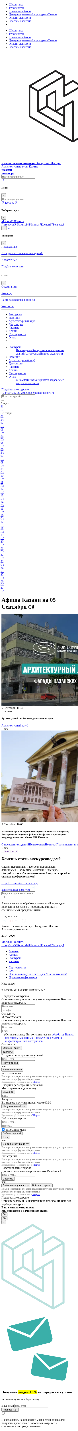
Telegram (36, 1082)
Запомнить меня (16, 1129)
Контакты (7, 306)
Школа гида (16, 4)
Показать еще (9, 851)
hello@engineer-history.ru (39, 392)
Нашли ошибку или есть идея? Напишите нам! (38, 974)
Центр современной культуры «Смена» (33, 14)
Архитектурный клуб (22, 321)
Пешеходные (9, 246)
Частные (14, 327)
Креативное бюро (20, 11)
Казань (23, 224)
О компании (9, 286)
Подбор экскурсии (12, 266)
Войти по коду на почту (16, 1144)
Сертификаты (17, 334)
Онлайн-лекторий (20, 17)
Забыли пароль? (12, 1133)
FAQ (12, 970)
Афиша (13, 954)
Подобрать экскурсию (15, 389)
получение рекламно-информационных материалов (34, 1039)
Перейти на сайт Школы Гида (19, 883)
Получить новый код (14, 1106)
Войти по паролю (12, 1069)
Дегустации (16, 324)
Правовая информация (23, 977)
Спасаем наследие (20, 21)
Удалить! (8, 1051)
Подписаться (10, 1409)
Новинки (14, 317)
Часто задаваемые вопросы (18, 299)
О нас (12, 337)
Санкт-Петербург (12, 223)
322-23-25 (12, 392)
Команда (6, 293)
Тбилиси (35, 224)
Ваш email (8, 1405)
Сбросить (8, 1178)
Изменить (8, 1092)
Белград (58, 224)
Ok (4, 1214)
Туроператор (16, 7)
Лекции (13, 330)
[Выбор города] (15, 202)
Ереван (47, 224)
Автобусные (9, 259)
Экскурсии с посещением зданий (22, 253)
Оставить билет (11, 1048)
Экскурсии (15, 314)
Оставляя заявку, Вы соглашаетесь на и (39, 1038)
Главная (14, 951)
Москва (8, 221)
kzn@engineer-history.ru (15, 889)
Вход (6, 1137)
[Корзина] (8, 228)
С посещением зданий (15, 844)
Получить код (10, 1062)
